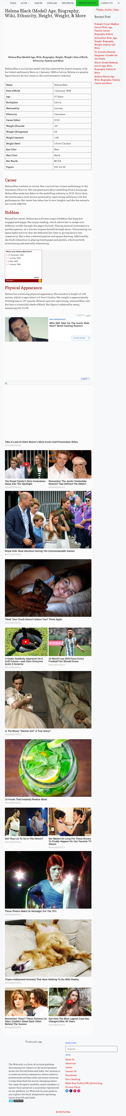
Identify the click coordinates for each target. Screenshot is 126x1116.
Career (68, 1067)
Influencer (68, 3)
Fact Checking (72, 1079)
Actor (24, 3)
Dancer (38, 3)
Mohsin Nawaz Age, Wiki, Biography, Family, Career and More (107, 79)
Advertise (70, 1063)
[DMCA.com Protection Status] (16, 1101)
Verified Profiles (87, 3)
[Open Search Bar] (118, 3)
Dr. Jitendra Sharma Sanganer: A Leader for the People (106, 55)
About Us (70, 1059)
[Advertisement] (48, 37)
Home (13, 3)
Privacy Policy (72, 1087)
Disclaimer (71, 1075)
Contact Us (107, 3)
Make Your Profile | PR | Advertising (83, 1083)
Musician (52, 3)
